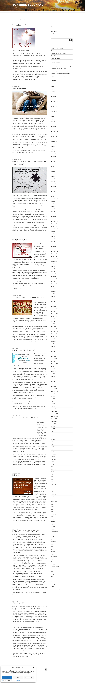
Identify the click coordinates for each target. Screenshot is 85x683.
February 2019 (54, 306)
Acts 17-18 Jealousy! (62, 68)
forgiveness (53, 469)
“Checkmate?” (18, 603)
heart (52, 486)
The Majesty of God (20, 25)
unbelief (52, 581)
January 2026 (54, 99)
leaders (52, 509)
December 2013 (54, 413)
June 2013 (53, 428)
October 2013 (54, 418)
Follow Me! (16, 475)
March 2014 (53, 406)
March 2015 (53, 383)
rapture (52, 539)
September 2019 (54, 288)
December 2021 (54, 221)
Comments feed (54, 31)
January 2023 (54, 188)
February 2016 (54, 356)
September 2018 (54, 318)
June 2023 (53, 176)
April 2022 (53, 211)
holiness (52, 491)
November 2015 (54, 363)
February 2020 (54, 276)
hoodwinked (53, 496)
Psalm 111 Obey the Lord (56, 55)
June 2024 (53, 146)
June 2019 (53, 296)
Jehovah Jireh (54, 501)
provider (52, 536)
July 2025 (53, 113)
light (52, 511)
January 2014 (54, 411)
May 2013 (53, 431)
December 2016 (54, 331)
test (52, 571)
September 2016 (54, 338)
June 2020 (53, 266)
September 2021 (54, 228)
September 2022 (54, 198)
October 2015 (54, 366)
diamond (53, 456)
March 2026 (53, 93)
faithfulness (53, 466)
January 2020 (54, 278)
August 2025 (54, 111)
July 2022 (53, 203)
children (52, 451)
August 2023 (54, 171)
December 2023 (54, 161)
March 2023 (53, 183)
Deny (18, 677)
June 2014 (53, 398)
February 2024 (54, 156)
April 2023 (53, 181)
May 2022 (53, 208)
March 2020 (53, 273)
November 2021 (54, 223)
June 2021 (53, 236)
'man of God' (53, 439)
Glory (52, 476)
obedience (53, 526)
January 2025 (54, 129)
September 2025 (54, 108)
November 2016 (54, 333)
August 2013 (53, 423)
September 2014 (54, 393)
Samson (52, 554)
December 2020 (54, 251)
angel (52, 444)
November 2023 (54, 163)
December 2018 (54, 311)
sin (51, 561)
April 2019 (53, 301)
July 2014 (53, 396)
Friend (52, 471)
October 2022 (54, 196)
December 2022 (54, 191)
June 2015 (53, 376)
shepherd (53, 559)
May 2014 (53, 401)
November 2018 (54, 313)
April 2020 (53, 271)
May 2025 (53, 118)
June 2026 (53, 86)
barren (52, 446)
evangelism (53, 464)
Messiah (53, 524)
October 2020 (54, 256)
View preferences (29, 677)
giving (52, 474)
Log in (52, 26)
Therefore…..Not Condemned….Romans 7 (28, 297)
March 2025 (53, 124)
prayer (52, 529)
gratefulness (53, 484)
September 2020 (54, 258)
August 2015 (53, 371)
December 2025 (54, 101)
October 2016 (54, 336)
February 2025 (54, 126)
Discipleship (53, 459)
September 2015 (54, 368)
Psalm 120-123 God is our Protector (58, 53)
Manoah (52, 519)
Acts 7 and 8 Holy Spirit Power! (65, 71)
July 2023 (53, 173)
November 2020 (54, 253)
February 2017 (54, 326)
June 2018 (53, 323)
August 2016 (53, 341)
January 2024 (54, 158)
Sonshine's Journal (27, 4)
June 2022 (53, 206)
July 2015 (53, 373)
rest (52, 546)
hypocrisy (53, 499)
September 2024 (54, 138)
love (52, 516)
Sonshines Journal (55, 566)
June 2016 (53, 346)
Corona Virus (53, 454)
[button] (33, 667)
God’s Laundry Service (21, 240)
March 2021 (53, 243)
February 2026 (54, 96)
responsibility (53, 544)
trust (52, 579)
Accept (7, 677)
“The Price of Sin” (19, 89)
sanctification (54, 556)
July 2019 (53, 293)
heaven (52, 489)
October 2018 (54, 316)
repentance (53, 541)
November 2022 (54, 193)
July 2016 (53, 343)
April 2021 (53, 241)
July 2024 (53, 143)
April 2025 (53, 121)
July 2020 (53, 263)
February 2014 (54, 408)
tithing (52, 574)
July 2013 (53, 426)
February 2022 (54, 216)
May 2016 (53, 348)
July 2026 (53, 84)
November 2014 (54, 391)
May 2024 (53, 148)
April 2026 (53, 91)
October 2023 (54, 166)
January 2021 (54, 248)
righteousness (54, 549)
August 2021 (53, 231)
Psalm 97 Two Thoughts (56, 58)
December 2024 (54, 131)
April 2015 (53, 381)
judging (52, 506)
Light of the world (54, 514)
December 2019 (54, 281)
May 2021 (53, 238)
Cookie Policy (17, 680)
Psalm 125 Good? (54, 50)
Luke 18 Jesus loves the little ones (63, 73)
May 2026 (53, 88)
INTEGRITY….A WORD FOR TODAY (26, 531)
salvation (53, 551)
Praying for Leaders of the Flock (25, 417)
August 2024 (54, 141)
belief (52, 449)
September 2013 (54, 421)
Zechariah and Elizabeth (56, 589)
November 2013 (54, 416)
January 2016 (54, 358)
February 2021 (54, 246)
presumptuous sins (55, 531)
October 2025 (54, 106)
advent (52, 441)
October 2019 (54, 286)
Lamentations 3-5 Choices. (60, 76)
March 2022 (53, 213)
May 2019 (53, 298)
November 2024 (54, 133)
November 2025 (54, 104)
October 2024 (54, 136)
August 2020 (54, 261)
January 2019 (54, 308)
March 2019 (53, 303)
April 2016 (53, 351)
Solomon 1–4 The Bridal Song (57, 48)
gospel (52, 481)
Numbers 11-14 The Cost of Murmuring (62, 66)
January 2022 (54, 218)
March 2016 (53, 353)
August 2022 (53, 201)
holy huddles (53, 494)
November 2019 (54, 283)
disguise (52, 461)
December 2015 (54, 361)
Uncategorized (54, 584)
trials (52, 576)
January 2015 (54, 388)
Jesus (52, 504)
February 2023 (54, 186)
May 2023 (53, 178)
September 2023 (54, 168)
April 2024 (53, 151)
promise (52, 534)
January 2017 (54, 328)
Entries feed (53, 28)
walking (52, 586)
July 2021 (53, 233)
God (52, 479)
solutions (53, 564)
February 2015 (54, 386)
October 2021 (54, 226)
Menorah (53, 521)
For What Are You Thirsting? (23, 350)
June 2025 (53, 116)
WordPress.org (54, 33)
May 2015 (53, 378)
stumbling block (54, 569)
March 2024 (53, 153)
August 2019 (53, 291)
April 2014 (53, 403)
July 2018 (53, 321)
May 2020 (53, 268)
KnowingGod (53, 68)
